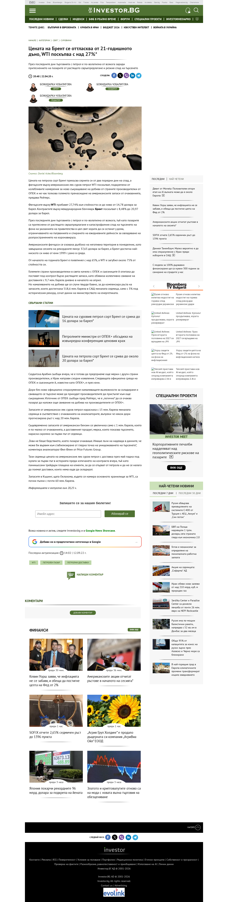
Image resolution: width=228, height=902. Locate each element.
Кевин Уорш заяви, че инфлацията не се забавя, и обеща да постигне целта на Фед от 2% (175, 209)
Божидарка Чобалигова (56, 84)
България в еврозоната (62, 27)
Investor (42, 2)
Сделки (63, 19)
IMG (32, 2)
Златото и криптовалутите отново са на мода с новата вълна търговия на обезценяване (114, 792)
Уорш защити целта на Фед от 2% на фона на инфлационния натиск (188, 353)
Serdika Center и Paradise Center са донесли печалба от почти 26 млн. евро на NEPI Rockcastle (186, 606)
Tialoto (86, 2)
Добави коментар (82, 612)
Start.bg (157, 2)
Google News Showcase (100, 530)
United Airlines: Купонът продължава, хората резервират (188, 316)
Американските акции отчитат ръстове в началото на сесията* (175, 223)
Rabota (139, 2)
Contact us (107, 885)
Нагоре (191, 827)
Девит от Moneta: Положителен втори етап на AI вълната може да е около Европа (174, 192)
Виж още (176, 467)
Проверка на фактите (66, 864)
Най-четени (176, 179)
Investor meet (197, 19)
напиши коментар (90, 574)
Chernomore (194, 2)
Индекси (78, 19)
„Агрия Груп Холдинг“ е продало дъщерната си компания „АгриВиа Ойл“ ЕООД (111, 736)
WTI (33, 562)
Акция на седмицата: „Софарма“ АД (183, 569)
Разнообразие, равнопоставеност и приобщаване (108, 864)
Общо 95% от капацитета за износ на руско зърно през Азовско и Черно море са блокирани (186, 647)
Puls (102, 2)
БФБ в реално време (102, 19)
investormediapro (178, 19)
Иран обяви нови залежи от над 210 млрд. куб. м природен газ (186, 587)
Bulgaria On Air (70, 2)
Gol (80, 2)
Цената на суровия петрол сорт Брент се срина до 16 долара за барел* (101, 318)
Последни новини (41, 19)
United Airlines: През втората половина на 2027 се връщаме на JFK (188, 336)
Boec (171, 2)
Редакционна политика (130, 859)
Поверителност (67, 859)
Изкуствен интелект (136, 27)
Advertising (121, 885)
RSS (55, 859)
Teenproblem (111, 2)
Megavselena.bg (182, 2)
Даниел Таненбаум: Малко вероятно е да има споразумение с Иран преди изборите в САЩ (175, 252)
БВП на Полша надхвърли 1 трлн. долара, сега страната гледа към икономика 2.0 (186, 532)
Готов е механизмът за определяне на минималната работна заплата (184, 552)
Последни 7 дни (163, 493)
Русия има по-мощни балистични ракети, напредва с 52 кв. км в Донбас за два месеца (184, 626)
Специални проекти (148, 19)
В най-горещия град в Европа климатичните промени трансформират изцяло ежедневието (186, 669)
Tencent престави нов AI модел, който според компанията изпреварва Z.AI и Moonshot (175, 375)
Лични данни (166, 864)
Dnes (49, 2)
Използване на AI (147, 864)
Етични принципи (155, 859)
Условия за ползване (88, 859)
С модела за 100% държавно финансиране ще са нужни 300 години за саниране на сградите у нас (176, 268)
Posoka (164, 2)
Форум (125, 19)
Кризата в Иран (89, 27)
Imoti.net (131, 2)
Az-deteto (148, 2)
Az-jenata (94, 2)
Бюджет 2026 (111, 27)
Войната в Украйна (165, 27)
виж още (134, 629)
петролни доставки (78, 562)
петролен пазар (51, 562)
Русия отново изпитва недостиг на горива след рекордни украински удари (188, 299)
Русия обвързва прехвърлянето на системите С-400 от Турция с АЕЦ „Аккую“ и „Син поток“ (185, 510)
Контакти (34, 859)
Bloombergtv (57, 2)
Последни (158, 179)
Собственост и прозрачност (182, 859)
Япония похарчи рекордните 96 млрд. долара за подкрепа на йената (55, 790)
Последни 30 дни (190, 493)
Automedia (122, 2)
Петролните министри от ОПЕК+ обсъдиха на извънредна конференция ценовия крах (97, 338)
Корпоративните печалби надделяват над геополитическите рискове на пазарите (175, 450)
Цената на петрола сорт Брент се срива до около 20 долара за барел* (100, 358)
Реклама (46, 859)
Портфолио (108, 859)
